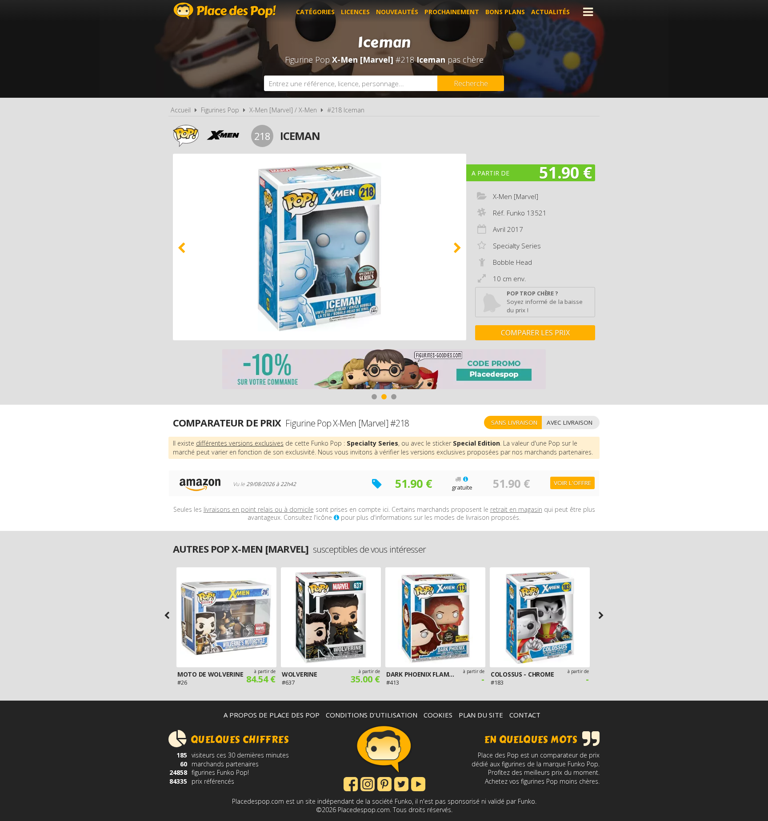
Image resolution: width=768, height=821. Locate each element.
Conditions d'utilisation (371, 714)
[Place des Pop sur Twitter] (401, 783)
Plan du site (481, 714)
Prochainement (451, 12)
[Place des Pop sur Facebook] (351, 783)
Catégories (315, 12)
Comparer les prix (535, 333)
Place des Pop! (225, 11)
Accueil (181, 110)
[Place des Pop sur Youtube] (418, 783)
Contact (524, 714)
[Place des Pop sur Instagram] (367, 783)
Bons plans (505, 12)
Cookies (438, 714)
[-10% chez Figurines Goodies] (384, 370)
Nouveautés (397, 12)
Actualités (550, 12)
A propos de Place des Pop (272, 714)
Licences (355, 12)
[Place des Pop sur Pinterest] (384, 783)
